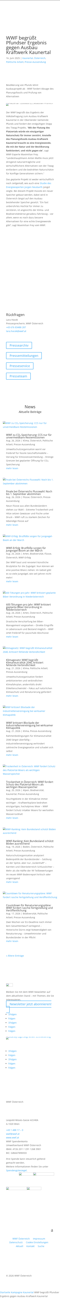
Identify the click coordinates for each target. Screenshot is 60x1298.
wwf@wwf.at (13, 1133)
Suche (41, 1246)
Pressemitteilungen (24, 355)
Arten (26, 553)
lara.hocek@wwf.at (16, 331)
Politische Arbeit (15, 61)
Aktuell (19, 1246)
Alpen (26, 790)
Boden (26, 846)
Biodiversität (36, 553)
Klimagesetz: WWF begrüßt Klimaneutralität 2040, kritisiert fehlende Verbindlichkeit (24, 662)
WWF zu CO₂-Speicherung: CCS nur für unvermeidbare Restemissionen (29, 436)
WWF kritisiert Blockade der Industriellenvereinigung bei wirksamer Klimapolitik (29, 725)
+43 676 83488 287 (16, 327)
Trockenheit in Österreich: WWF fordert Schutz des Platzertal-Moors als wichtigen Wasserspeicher (29, 784)
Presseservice (20, 366)
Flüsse (26, 497)
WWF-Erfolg (25, 557)
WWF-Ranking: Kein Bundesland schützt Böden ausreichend (30, 842)
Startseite (5, 1292)
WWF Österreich (21, 1238)
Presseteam (18, 376)
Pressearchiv (19, 345)
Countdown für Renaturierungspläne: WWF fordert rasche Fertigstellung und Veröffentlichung (29, 908)
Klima (26, 440)
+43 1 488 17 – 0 (14, 1130)
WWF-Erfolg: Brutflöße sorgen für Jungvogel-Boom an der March (26, 549)
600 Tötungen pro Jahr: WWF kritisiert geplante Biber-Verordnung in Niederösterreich (28, 607)
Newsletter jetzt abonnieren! (30, 1004)
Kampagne (16, 1292)
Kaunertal (27, 58)
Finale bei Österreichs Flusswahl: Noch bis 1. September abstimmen (29, 493)
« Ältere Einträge (15, 955)
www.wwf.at (12, 1137)
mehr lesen (12, 468)
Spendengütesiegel (16, 1170)
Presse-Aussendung (35, 61)
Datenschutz (16, 1242)
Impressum (39, 1238)
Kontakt (30, 1246)
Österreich (39, 58)
